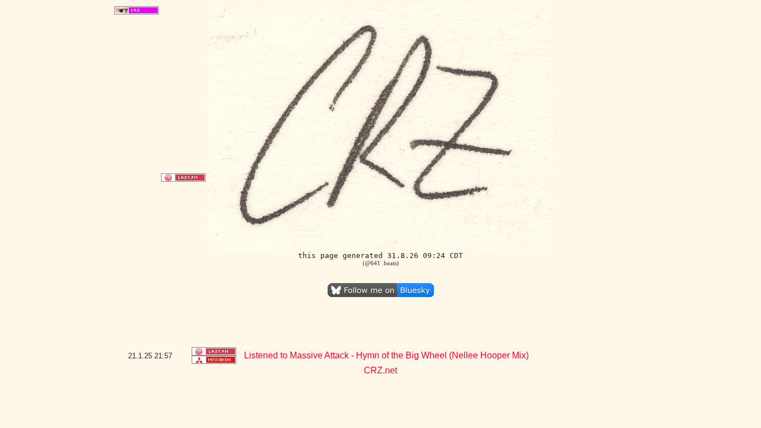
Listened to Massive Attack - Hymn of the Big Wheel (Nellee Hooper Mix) (386, 355)
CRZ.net (380, 370)
